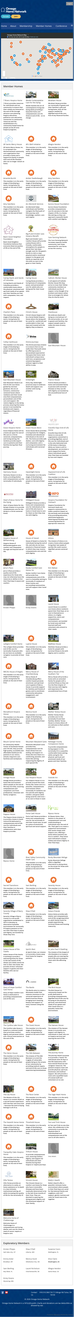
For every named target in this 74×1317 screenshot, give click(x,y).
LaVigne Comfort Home (12, 644)
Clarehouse (52, 312)
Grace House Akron (33, 428)
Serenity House (54, 885)
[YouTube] (6, 1292)
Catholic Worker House (57, 278)
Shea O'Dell (30, 911)
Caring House (31, 278)
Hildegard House (32, 500)
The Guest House (33, 1025)
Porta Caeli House (33, 813)
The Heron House (10, 1053)
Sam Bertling (31, 885)
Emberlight (30, 380)
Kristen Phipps (9, 607)
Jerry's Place (8, 568)
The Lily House (9, 1094)
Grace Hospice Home (12, 428)
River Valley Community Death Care (35, 858)
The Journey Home (55, 1052)
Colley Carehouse (10, 342)
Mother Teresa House (57, 712)
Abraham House (54, 100)
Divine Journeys (32, 342)
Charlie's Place (9, 312)
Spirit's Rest (30, 949)
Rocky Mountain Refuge (57, 857)
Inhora (50, 538)
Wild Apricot (57, 1314)
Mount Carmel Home (11, 741)
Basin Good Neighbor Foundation (12, 238)
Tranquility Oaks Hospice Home (13, 1153)
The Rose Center (32, 1094)
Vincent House (32, 1180)
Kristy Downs (31, 607)
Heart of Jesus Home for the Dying (13, 501)
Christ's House (31, 312)
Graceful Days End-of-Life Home (58, 429)
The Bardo (30, 987)
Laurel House (53, 604)
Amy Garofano (54, 178)
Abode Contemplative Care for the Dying (34, 101)
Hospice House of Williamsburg (10, 539)
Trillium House (32, 1151)
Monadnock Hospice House (11, 713)
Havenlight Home (33, 472)
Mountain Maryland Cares (36, 741)
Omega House (9, 777)
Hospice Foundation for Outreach (57, 501)
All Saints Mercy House (12, 144)
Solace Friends (54, 911)
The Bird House (54, 987)
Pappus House (9, 814)
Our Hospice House (34, 777)
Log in (70, 4)
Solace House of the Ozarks (11, 950)
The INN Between (33, 1053)
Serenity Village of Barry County (13, 912)
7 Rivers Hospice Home (12, 100)
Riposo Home (53, 813)
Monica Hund (31, 712)
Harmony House (10, 472)
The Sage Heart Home (57, 1094)
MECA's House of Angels (13, 672)
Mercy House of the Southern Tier (56, 673)
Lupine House (31, 644)
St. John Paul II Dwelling (57, 949)
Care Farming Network (57, 237)
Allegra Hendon (54, 144)
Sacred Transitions (10, 885)
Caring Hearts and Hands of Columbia (13, 279)
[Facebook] (2, 1292)
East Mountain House (57, 345)
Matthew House (54, 644)
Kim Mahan (52, 568)
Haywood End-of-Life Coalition (56, 473)
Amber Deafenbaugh (34, 178)
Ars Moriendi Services (34, 204)
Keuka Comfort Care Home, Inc (34, 569)
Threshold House (33, 1122)
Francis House (54, 380)
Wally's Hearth (54, 1180)
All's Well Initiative (33, 144)
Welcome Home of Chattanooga (10, 1219)
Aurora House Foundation (58, 204)
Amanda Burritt (9, 178)
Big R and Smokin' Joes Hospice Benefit (35, 235)
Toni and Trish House (56, 1122)
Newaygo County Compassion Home (56, 742)
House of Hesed (32, 538)
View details (52, 1156)
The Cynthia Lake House (13, 1025)
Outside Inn (53, 777)
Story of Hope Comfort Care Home (12, 988)
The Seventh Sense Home (13, 1122)
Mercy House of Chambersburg (32, 673)
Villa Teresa (8, 1180)
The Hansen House (55, 1025)
